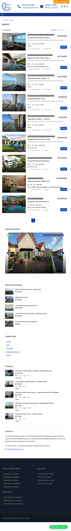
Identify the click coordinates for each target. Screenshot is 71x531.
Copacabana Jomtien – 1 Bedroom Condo (41, 119)
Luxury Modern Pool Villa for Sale (39, 139)
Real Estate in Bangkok (11, 477)
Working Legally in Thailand (13, 500)
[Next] (42, 220)
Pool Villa (9, 348)
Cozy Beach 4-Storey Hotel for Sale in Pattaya (43, 201)
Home (5, 20)
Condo (8, 342)
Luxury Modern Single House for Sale (26, 305)
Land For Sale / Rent (45, 483)
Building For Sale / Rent (46, 480)
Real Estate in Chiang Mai (12, 483)
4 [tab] (39, 275)
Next (63, 253)
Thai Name (46, 55)
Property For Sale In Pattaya (43, 34)
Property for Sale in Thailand (44, 157)
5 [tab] (42, 275)
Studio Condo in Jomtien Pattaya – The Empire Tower (31, 381)
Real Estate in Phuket (11, 480)
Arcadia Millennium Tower (36, 99)
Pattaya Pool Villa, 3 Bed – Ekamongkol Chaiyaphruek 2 (46, 58)
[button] (58, 527)
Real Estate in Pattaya (11, 474)
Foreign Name (31, 34)
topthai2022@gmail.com (15, 449)
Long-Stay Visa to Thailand (12, 497)
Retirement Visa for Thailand (13, 504)
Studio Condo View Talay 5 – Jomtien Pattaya (28, 414)
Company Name (32, 136)
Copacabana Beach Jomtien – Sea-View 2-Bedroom (45, 78)
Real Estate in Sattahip (11, 487)
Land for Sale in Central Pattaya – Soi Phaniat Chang (30, 313)
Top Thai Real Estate (34, 48)
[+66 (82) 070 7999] (19, 6)
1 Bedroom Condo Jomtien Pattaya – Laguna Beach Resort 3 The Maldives (37, 392)
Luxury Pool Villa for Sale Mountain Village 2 (42, 161)
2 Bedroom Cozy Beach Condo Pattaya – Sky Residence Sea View (34, 403)
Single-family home (12, 352)
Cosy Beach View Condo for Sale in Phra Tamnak (44, 38)
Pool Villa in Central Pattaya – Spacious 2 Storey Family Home (33, 371)
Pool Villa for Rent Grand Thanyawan (26, 321)
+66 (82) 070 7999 (28, 5)
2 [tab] (34, 275)
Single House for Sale (21, 297)
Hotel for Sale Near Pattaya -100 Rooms (41, 181)
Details (63, 47)
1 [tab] (31, 275)
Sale (52, 34)
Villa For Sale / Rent (44, 477)
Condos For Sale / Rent (46, 474)
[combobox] (62, 30)
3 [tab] (36, 275)
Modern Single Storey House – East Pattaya (28, 289)
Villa (7, 345)
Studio (8, 355)
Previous (8, 253)
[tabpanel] (35, 253)
